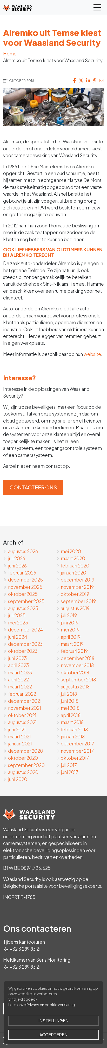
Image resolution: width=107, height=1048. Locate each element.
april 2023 (18, 665)
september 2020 (26, 765)
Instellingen (53, 1020)
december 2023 (25, 644)
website (92, 354)
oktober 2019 (75, 594)
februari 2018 (74, 729)
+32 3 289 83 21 (25, 949)
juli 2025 (16, 615)
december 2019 (77, 580)
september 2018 (78, 679)
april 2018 (71, 715)
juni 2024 (17, 637)
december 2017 (77, 743)
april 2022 (18, 679)
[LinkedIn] (88, 80)
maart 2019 (72, 644)
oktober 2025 (23, 594)
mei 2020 (71, 551)
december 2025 (25, 580)
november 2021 (24, 708)
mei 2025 (18, 622)
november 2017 (77, 751)
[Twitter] (81, 80)
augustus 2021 (22, 722)
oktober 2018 (75, 672)
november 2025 (25, 587)
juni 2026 (17, 565)
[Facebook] (74, 80)
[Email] (101, 80)
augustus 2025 (23, 608)
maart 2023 (20, 672)
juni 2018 (69, 701)
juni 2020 (17, 779)
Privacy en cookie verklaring (50, 1004)
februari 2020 (75, 565)
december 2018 (77, 658)
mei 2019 (70, 629)
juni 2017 (69, 772)
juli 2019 (69, 615)
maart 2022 (20, 686)
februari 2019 (74, 651)
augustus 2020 (23, 772)
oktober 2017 (75, 758)
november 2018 (77, 665)
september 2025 (26, 601)
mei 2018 (70, 708)
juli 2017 (69, 765)
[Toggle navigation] (97, 7)
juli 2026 (16, 558)
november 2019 (77, 587)
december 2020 (25, 751)
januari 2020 (73, 573)
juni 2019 (69, 622)
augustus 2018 (75, 686)
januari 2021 (20, 743)
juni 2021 (17, 729)
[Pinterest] (94, 80)
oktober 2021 (22, 715)
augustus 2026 (23, 551)
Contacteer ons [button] (33, 487)
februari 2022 (22, 694)
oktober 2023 (22, 651)
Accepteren (53, 1034)
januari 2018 (73, 736)
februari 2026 (22, 573)
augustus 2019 (75, 608)
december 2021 (25, 701)
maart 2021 (19, 736)
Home (10, 53)
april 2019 (71, 637)
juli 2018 (69, 694)
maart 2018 (72, 722)
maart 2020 (73, 558)
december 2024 (25, 629)
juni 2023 (17, 658)
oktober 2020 (23, 758)
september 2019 (78, 601)
